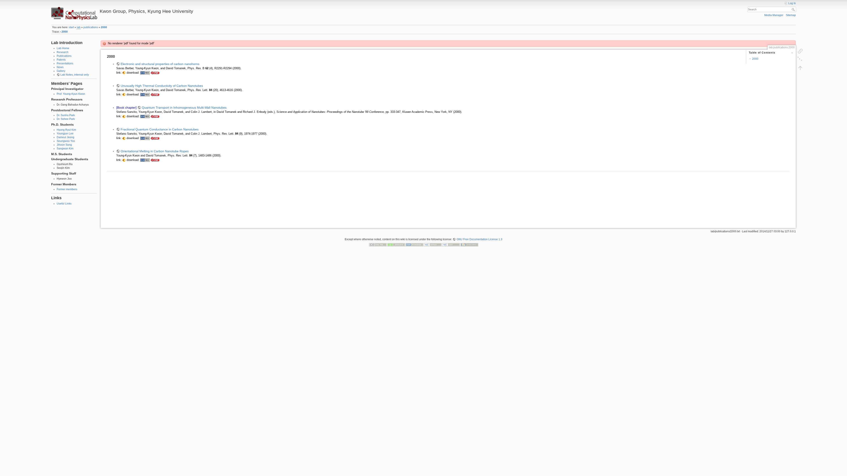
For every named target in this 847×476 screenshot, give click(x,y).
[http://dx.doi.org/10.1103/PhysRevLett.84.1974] (124, 138)
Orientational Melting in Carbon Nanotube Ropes (155, 151)
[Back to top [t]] (800, 67)
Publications (64, 56)
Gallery (61, 71)
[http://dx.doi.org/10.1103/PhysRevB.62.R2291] (124, 72)
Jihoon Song (64, 144)
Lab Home (63, 48)
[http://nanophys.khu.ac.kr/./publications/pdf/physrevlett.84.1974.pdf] (155, 138)
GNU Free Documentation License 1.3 (479, 239)
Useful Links (64, 203)
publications (90, 27)
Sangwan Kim (65, 148)
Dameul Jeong (65, 137)
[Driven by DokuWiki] (469, 244)
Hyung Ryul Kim (66, 129)
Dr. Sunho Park (66, 115)
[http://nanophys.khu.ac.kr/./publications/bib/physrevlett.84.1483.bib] (145, 160)
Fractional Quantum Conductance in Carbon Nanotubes (160, 129)
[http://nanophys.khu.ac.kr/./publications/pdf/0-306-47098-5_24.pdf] (155, 116)
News (60, 67)
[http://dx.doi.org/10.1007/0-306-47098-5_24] (124, 116)
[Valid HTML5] (433, 244)
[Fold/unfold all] (800, 59)
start (71, 27)
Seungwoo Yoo (66, 141)
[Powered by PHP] (414, 244)
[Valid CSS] (451, 244)
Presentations (65, 63)
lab (79, 27)
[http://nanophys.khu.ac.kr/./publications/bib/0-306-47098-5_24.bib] (145, 116)
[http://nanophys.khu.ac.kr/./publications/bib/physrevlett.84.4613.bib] (145, 94)
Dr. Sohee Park (66, 119)
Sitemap (791, 15)
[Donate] (396, 244)
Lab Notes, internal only (74, 74)
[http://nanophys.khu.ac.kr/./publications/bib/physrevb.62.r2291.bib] (145, 72)
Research (62, 52)
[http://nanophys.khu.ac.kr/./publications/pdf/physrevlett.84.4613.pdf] (155, 94)
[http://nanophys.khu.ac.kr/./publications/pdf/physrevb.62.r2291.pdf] (155, 72)
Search (794, 9)
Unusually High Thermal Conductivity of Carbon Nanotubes (162, 85)
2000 (104, 27)
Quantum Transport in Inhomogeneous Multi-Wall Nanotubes (184, 107)
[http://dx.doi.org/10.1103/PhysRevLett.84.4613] (124, 94)
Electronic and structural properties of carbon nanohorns (160, 64)
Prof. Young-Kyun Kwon (71, 93)
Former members (67, 189)
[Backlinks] (800, 51)
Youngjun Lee (65, 133)
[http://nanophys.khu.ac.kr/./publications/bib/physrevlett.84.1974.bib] (145, 138)
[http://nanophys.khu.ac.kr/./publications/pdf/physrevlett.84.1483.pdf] (155, 160)
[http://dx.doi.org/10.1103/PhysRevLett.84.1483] (124, 160)
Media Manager (773, 15)
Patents (61, 59)
